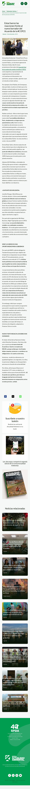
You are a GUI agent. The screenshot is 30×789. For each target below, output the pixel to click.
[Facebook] (5, 396)
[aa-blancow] (15, 756)
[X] (13, 396)
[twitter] (13, 775)
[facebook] (9, 775)
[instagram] (16, 775)
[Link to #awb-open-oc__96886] (22, 3)
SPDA (13, 780)
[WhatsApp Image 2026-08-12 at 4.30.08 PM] (15, 470)
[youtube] (20, 775)
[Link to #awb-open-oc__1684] (25, 3)
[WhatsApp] (20, 396)
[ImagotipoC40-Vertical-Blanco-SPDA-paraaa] (15, 724)
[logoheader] (8, 2)
